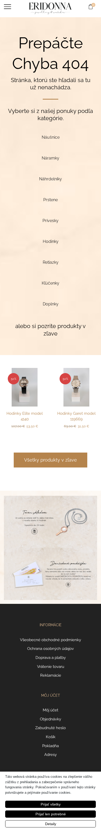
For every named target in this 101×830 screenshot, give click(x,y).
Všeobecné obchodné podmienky (50, 640)
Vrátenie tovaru (50, 666)
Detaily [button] (50, 824)
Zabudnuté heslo (50, 728)
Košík (50, 737)
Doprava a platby (50, 657)
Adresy (50, 754)
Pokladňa (50, 746)
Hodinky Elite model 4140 (24, 416)
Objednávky (50, 719)
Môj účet (50, 710)
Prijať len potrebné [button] (50, 814)
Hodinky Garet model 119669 (76, 416)
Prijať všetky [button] (51, 804)
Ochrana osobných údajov (50, 648)
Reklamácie (50, 675)
